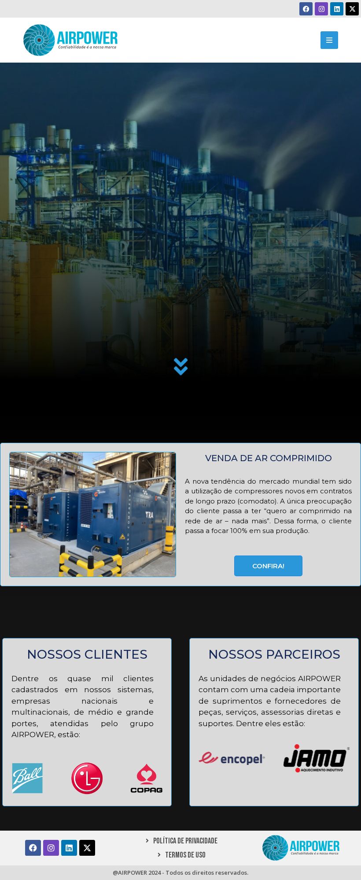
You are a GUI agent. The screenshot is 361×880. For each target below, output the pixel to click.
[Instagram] (321, 8)
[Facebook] (306, 8)
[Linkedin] (336, 8)
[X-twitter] (352, 8)
